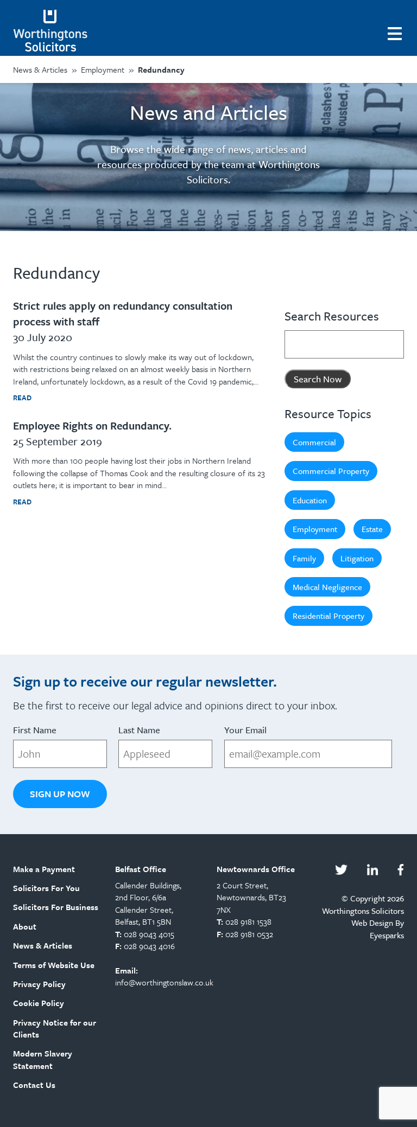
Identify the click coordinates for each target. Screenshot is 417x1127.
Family (304, 558)
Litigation (357, 558)
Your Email (245, 730)
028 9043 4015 (149, 934)
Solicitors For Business (55, 907)
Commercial (314, 442)
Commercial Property (331, 471)
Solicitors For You (46, 888)
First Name (34, 730)
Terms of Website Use (53, 965)
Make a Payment (44, 869)
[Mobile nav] (396, 32)
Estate (372, 529)
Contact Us (34, 1085)
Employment (315, 529)
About (24, 926)
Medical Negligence (327, 587)
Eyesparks (387, 935)
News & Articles (42, 945)
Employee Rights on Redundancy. (92, 425)
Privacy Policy (39, 984)
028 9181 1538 (248, 921)
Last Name (139, 730)
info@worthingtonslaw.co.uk (164, 982)
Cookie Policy (38, 1003)
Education (310, 500)
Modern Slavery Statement (42, 1059)
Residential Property (328, 616)
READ (22, 398)
